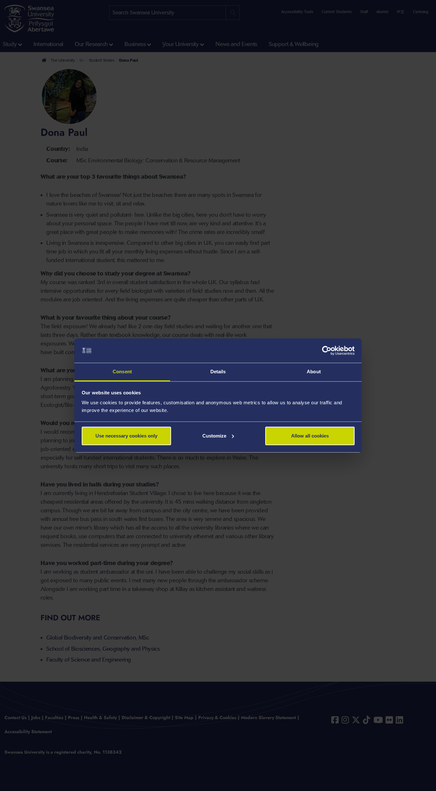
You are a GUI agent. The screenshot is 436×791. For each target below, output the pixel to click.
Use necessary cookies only (126, 435)
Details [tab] (218, 371)
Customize (214, 435)
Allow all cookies (310, 435)
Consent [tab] (122, 371)
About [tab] (314, 371)
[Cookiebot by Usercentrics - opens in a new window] (327, 350)
